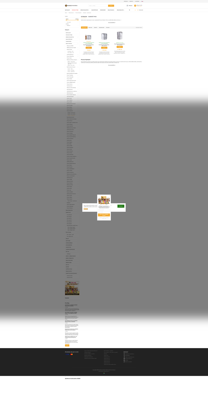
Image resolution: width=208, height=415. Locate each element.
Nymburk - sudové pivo (71, 115)
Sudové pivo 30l (69, 275)
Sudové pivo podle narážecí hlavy (110, 364)
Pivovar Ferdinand (70, 138)
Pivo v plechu (68, 232)
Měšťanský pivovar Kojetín (71, 47)
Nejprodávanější (101, 27)
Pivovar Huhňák (69, 145)
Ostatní (67, 266)
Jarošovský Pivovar (70, 54)
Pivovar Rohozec (70, 124)
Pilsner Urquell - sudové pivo (72, 200)
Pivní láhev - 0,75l (70, 51)
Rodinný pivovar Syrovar (71, 66)
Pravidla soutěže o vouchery (89, 353)
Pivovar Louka (69, 98)
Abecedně (107, 27)
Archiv (67, 345)
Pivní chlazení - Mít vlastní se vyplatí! (111, 352)
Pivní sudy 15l (69, 218)
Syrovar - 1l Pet (70, 68)
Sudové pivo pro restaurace (71, 273)
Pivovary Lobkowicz (70, 172)
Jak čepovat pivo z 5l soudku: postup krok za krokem (71, 321)
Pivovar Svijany (69, 186)
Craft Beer (68, 240)
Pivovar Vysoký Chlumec (71, 158)
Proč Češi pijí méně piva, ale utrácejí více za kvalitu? (71, 337)
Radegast (68, 202)
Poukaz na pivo (69, 271)
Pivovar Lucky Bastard (71, 175)
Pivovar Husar (69, 57)
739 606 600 (127, 355)
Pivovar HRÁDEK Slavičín (71, 82)
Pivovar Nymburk (70, 110)
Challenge (68, 253)
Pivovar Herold (69, 149)
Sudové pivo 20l (107, 359)
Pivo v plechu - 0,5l (71, 52)
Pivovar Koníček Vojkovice (71, 94)
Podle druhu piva (69, 210)
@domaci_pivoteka (128, 361)
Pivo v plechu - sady (70, 234)
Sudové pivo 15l (107, 358)
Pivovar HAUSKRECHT (70, 168)
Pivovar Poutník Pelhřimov (71, 136)
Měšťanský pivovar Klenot (71, 127)
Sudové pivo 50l (69, 277)
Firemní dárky (68, 41)
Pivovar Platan (69, 165)
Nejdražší (95, 27)
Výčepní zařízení (69, 242)
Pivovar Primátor (70, 133)
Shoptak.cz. (107, 371)
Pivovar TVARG (69, 179)
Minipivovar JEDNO (70, 45)
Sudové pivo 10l (107, 356)
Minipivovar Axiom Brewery (71, 174)
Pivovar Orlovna (69, 84)
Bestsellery (68, 32)
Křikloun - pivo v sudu (71, 65)
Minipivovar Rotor (70, 184)
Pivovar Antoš (69, 188)
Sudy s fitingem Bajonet (71, 227)
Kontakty (131, 1)
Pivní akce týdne (69, 34)
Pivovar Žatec (69, 143)
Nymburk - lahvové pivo (71, 112)
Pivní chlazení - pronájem (108, 350)
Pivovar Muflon (69, 107)
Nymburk (72, 25)
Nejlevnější (90, 27)
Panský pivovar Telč (70, 129)
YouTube (126, 360)
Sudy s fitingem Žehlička (71, 228)
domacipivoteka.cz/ (128, 358)
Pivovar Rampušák (70, 76)
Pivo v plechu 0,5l (70, 236)
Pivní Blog (126, 1)
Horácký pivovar (69, 85)
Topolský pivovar (70, 177)
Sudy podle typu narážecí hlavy (72, 225)
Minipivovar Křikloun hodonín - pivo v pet (72, 63)
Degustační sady (69, 39)
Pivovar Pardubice (70, 147)
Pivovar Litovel (69, 159)
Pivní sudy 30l (69, 221)
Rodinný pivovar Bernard (71, 103)
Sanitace (105, 353)
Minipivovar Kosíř (70, 181)
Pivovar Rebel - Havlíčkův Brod (72, 122)
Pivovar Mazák (69, 101)
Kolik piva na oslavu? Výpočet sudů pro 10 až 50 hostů (71, 329)
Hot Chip (67, 251)
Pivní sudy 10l (69, 216)
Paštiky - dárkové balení (71, 256)
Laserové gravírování (70, 249)
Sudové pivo (68, 212)
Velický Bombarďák (70, 96)
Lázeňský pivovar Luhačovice (72, 91)
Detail (89, 47)
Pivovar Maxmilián (70, 206)
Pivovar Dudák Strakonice (71, 163)
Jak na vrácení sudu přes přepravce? (90, 350)
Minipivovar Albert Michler (71, 87)
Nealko (67, 238)
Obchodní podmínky (87, 355)
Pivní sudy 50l (69, 223)
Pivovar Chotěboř (70, 191)
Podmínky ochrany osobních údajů (90, 358)
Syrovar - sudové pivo (71, 71)
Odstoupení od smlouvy (88, 356)
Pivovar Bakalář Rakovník (71, 134)
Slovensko (137, 1)
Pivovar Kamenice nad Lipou (72, 118)
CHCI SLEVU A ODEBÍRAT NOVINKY (104, 215)
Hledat (111, 5)
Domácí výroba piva (70, 258)
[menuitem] (68, 10)
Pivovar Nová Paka (70, 154)
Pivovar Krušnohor (70, 131)
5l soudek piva (69, 214)
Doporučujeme (84, 27)
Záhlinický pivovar (70, 92)
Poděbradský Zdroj (70, 161)
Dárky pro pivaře (69, 260)
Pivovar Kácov (69, 140)
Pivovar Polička (69, 78)
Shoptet (102, 371)
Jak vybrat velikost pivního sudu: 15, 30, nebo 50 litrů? (71, 313)
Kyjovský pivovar (70, 89)
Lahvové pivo (68, 247)
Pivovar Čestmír (69, 108)
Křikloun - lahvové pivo (71, 61)
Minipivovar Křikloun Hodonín (72, 59)
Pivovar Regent (69, 142)
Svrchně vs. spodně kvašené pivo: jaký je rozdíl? (71, 305)
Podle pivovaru (69, 43)
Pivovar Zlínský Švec (70, 56)
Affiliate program (87, 352)
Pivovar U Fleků (69, 170)
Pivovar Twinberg (70, 75)
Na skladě (72, 22)
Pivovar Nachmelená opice (71, 80)
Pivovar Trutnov (69, 152)
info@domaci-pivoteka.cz (129, 353)
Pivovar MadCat (69, 100)
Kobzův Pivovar (69, 49)
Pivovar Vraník (69, 195)
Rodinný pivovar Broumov (71, 193)
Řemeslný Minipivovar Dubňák (72, 73)
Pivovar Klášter (69, 197)
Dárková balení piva (70, 37)
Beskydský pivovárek (70, 117)
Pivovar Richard (69, 120)
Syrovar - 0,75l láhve (71, 70)
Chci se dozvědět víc (111, 22)
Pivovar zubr (69, 190)
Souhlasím (121, 206)
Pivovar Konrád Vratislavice (71, 156)
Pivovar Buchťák (69, 105)
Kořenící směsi (69, 262)
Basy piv (67, 264)
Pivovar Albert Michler (71, 204)
